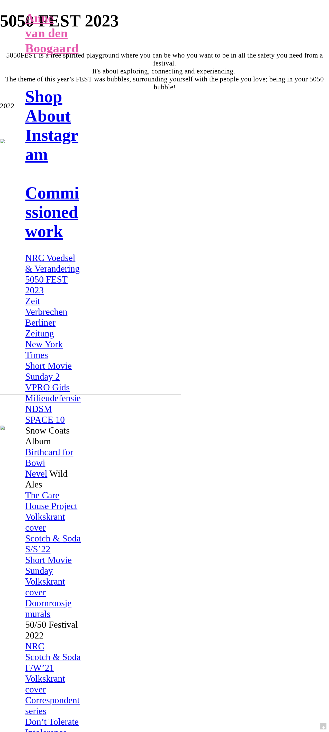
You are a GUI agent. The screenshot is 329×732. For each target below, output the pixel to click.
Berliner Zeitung (40, 328)
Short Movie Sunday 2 (48, 371)
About (48, 116)
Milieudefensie (53, 398)
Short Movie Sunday (48, 565)
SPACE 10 (45, 420)
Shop (43, 96)
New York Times (44, 349)
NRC (34, 646)
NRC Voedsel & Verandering (52, 263)
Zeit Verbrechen (46, 306)
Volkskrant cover (45, 522)
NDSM (38, 409)
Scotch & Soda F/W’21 (53, 662)
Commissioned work (52, 212)
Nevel (36, 473)
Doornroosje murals (48, 608)
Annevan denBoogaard (51, 33)
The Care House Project (51, 500)
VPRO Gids (47, 387)
